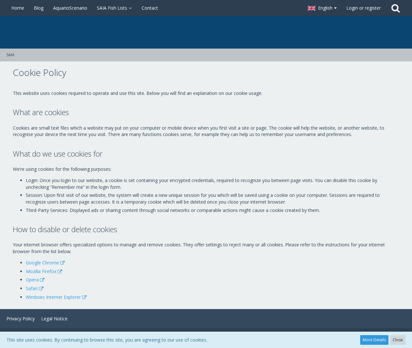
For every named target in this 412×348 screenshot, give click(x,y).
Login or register (363, 8)
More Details (374, 340)
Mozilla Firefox (41, 271)
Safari (32, 288)
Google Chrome (42, 263)
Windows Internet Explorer (53, 297)
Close (398, 340)
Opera (32, 280)
